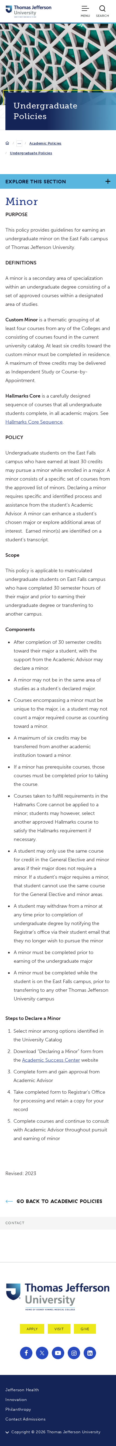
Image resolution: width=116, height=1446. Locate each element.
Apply (32, 1329)
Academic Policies (45, 143)
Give (85, 1329)
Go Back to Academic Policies (60, 1201)
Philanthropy (18, 1409)
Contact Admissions (25, 1419)
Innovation (16, 1399)
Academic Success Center (51, 1060)
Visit (59, 1329)
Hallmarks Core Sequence (34, 422)
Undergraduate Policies (31, 153)
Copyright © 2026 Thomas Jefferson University (56, 1432)
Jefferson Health (22, 1389)
